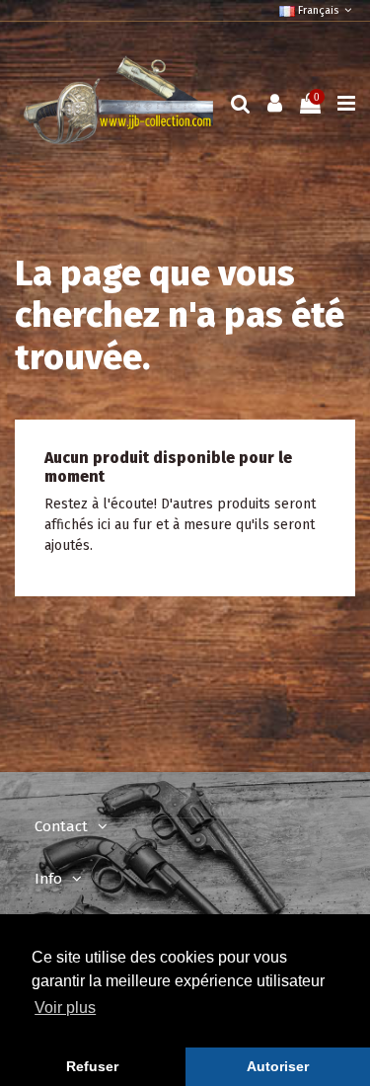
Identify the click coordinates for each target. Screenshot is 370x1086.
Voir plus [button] (65, 1007)
